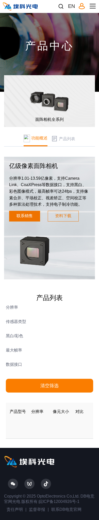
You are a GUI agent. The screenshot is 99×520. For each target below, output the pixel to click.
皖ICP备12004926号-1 (58, 501)
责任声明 (15, 509)
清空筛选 (49, 385)
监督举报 (37, 509)
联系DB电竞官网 (66, 509)
